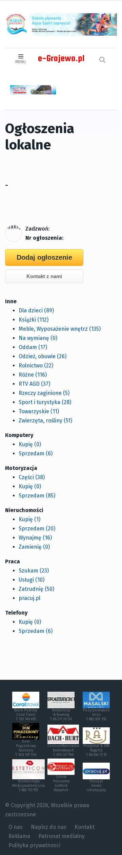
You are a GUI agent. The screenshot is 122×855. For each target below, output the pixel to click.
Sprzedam (36, 453)
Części (32, 477)
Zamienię (34, 547)
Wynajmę (35, 537)
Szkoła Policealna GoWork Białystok (61, 783)
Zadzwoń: (37, 228)
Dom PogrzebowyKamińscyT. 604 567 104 (25, 748)
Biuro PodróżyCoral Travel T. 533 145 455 (25, 714)
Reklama (19, 836)
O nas (15, 827)
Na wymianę (38, 338)
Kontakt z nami (44, 276)
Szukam (34, 570)
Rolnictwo (36, 365)
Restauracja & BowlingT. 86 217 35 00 (61, 714)
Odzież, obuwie (42, 356)
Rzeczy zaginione (44, 393)
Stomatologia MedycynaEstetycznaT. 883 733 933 (28, 785)
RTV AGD (34, 384)
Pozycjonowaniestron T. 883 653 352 (96, 714)
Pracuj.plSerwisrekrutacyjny (96, 785)
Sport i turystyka (45, 402)
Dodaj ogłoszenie (44, 257)
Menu (20, 61)
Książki (33, 319)
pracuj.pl (29, 598)
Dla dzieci (36, 310)
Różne (33, 374)
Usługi (31, 580)
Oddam (33, 347)
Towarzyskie (39, 411)
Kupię (30, 444)
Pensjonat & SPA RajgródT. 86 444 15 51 (96, 750)
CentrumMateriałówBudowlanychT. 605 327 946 (63, 750)
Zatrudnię (36, 589)
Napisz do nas (48, 827)
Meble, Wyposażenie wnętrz (60, 329)
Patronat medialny (61, 836)
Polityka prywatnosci (34, 845)
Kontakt (85, 827)
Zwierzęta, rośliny (45, 420)
